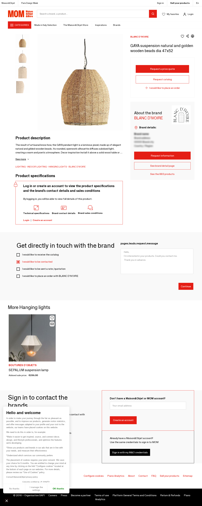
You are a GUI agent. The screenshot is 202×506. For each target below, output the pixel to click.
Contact (143, 475)
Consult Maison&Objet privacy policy (22, 477)
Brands (116, 25)
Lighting (20, 166)
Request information (162, 155)
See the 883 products (162, 174)
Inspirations (101, 25)
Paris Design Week (29, 3)
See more (20, 159)
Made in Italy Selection (45, 25)
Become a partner (81, 495)
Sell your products (180, 3)
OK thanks (58, 488)
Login (190, 14)
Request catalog (162, 79)
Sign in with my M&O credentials (130, 452)
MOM (20, 13)
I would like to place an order (164, 87)
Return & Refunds (170, 495)
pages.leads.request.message (139, 243)
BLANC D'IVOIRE (77, 166)
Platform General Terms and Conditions (135, 495)
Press (64, 495)
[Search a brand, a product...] (153, 14)
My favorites (173, 14)
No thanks (14, 488)
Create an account (42, 220)
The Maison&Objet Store (76, 25)
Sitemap (188, 475)
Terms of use (101, 495)
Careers (52, 495)
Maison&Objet (8, 3)
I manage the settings (36, 488)
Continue (186, 286)
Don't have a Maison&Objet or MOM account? (137, 398)
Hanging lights (58, 166)
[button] (6, 500)
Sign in (160, 3)
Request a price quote (162, 68)
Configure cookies (94, 475)
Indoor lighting (37, 166)
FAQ (153, 475)
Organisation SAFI (34, 495)
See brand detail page (162, 165)
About (131, 475)
